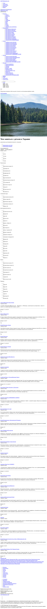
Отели (4, 41)
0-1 (4, 153)
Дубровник (7, 20)
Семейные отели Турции (10, 52)
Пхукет (6, 24)
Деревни (5, 239)
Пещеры (5, 291)
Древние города (7, 232)
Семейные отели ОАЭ (10, 49)
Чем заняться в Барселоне (10, 29)
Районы (5, 241)
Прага (6, 23)
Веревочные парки (7, 201)
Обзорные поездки (7, 234)
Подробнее (4, 93)
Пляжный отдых (8, 69)
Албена (7, 14)
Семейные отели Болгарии (11, 43)
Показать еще (3, 558)
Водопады (6, 296)
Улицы (5, 246)
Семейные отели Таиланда (11, 50)
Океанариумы (6, 170)
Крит (6, 22)
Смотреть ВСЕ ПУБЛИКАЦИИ (12, 74)
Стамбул (7, 25)
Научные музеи (7, 267)
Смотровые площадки (8, 236)
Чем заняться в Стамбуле (10, 37)
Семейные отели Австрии (10, 42)
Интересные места (7, 211)
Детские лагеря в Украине (10, 58)
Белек (6, 17)
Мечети (5, 225)
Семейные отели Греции (10, 45)
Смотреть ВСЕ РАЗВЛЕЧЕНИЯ (12, 39)
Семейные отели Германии (11, 44)
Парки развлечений (9, 65)
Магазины (6, 191)
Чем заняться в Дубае (9, 33)
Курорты (5, 13)
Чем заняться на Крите (10, 34)
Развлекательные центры (9, 180)
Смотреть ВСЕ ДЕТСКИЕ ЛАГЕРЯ (12, 61)
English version (6, 586)
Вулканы (5, 298)
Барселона (7, 15)
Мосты (5, 248)
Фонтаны (5, 255)
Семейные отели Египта (10, 46)
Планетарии (6, 272)
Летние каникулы (9, 72)
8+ (4, 160)
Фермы (5, 257)
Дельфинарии (6, 173)
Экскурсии (5, 4)
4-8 (4, 158)
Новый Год (7, 71)
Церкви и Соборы (26, 561)
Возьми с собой (8, 68)
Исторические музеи (8, 269)
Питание (7, 67)
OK (1, 93)
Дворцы (5, 213)
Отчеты (4, 577)
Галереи (5, 276)
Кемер (6, 21)
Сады (5, 293)
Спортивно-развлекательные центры (24, 562)
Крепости (5, 218)
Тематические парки (8, 166)
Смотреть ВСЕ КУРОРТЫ (10, 26)
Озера (5, 284)
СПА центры (6, 182)
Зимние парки (6, 199)
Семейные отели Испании (10, 47)
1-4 (4, 156)
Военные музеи (7, 274)
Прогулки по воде (7, 184)
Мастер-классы (7, 189)
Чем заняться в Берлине (10, 30)
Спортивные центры (8, 203)
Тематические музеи (8, 263)
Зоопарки (5, 175)
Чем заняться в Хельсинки (10, 38)
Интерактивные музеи (8, 265)
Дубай (6, 19)
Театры (5, 187)
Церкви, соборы (7, 223)
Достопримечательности (5, 561)
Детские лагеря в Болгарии (11, 56)
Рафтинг (5, 206)
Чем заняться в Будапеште (10, 31)
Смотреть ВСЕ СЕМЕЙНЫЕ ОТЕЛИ (13, 54)
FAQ (4, 585)
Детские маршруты (9, 64)
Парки (5, 286)
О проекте (5, 579)
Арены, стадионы (7, 229)
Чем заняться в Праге (9, 35)
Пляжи (5, 289)
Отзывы (4, 574)
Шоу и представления (20, 559)
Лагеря (4, 55)
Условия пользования (7, 582)
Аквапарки (6, 168)
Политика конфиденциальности (9, 583)
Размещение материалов (8, 584)
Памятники (6, 253)
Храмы (5, 220)
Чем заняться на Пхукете (10, 36)
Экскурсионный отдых (10, 70)
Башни (5, 250)
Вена (6, 18)
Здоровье (7, 66)
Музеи (29, 559)
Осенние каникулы (9, 73)
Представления (7, 177)
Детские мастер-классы (10, 563)
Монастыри (6, 227)
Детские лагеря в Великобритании (12, 57)
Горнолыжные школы (8, 196)
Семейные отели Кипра (10, 48)
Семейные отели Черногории (11, 53)
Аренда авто (5, 5)
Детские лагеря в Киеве (10, 59)
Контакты (5, 6)
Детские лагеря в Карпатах (11, 60)
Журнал (4, 62)
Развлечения (5, 27)
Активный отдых (4, 562)
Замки (5, 216)
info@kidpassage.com (4, 1)
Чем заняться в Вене (9, 32)
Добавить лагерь (6, 581)
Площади (5, 243)
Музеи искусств (7, 279)
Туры (4, 3)
